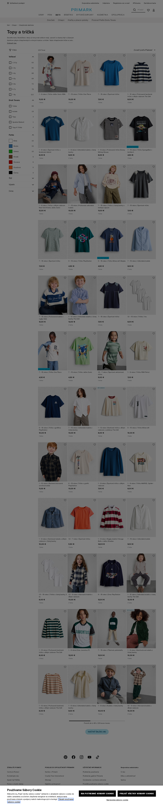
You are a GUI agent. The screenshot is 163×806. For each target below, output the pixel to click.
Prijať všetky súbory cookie (137, 793)
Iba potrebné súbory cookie (97, 793)
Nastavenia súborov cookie (117, 800)
